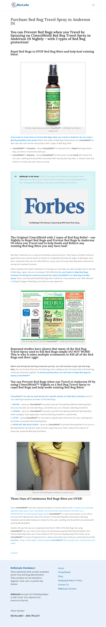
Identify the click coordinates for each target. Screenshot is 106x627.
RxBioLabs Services (67, 588)
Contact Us (63, 584)
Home (61, 568)
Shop (60, 576)
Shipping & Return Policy (70, 580)
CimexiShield (64, 572)
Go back (14, 553)
